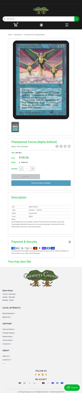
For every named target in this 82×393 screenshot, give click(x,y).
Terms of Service (8, 329)
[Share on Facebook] (57, 146)
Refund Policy (7, 336)
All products (18, 35)
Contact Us (6, 344)
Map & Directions (8, 313)
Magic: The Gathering (19, 146)
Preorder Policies (8, 333)
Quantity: (14, 169)
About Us (6, 356)
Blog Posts (6, 317)
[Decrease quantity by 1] (21, 168)
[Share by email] (69, 146)
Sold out (26, 177)
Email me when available (41, 183)
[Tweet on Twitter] (65, 146)
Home (10, 35)
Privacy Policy (7, 340)
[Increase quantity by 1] (32, 168)
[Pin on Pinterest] (61, 146)
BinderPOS (60, 392)
